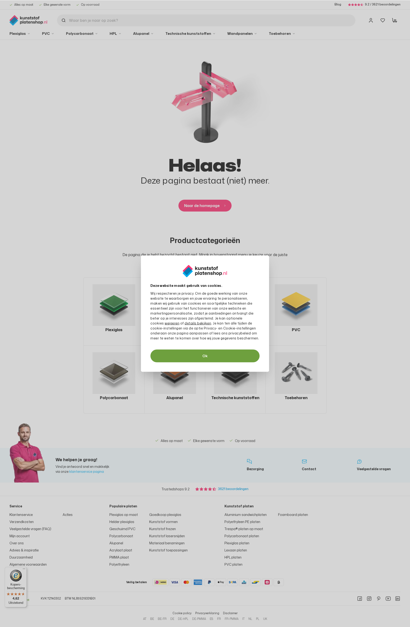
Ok (205, 355)
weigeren (172, 323)
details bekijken (198, 323)
